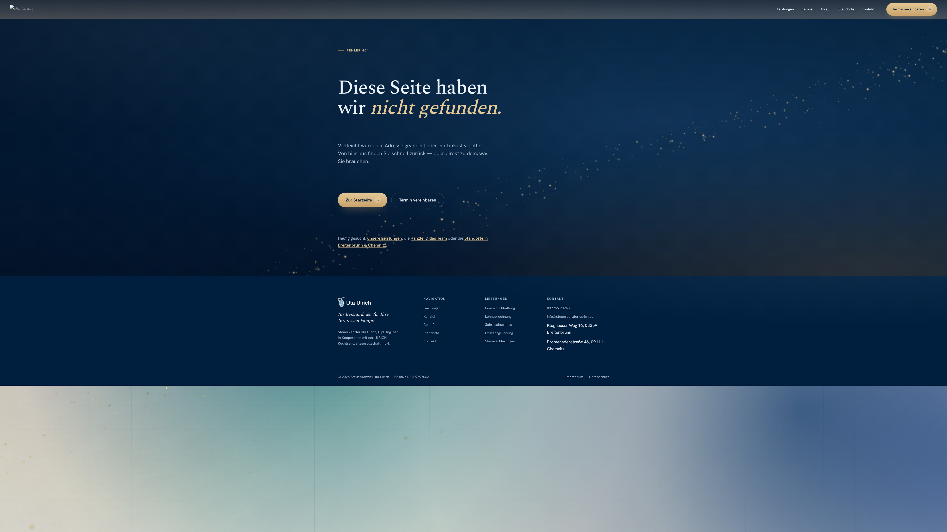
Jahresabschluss (498, 324)
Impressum (574, 377)
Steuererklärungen (500, 341)
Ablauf (825, 9)
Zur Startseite (359, 200)
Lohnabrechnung (498, 316)
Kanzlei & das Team (429, 238)
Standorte (846, 9)
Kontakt (868, 9)
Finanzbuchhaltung (500, 308)
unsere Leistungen (384, 238)
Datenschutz (599, 377)
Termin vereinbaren (908, 9)
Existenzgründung (499, 333)
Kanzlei (807, 9)
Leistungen (785, 9)
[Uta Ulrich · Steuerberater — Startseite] (24, 9)
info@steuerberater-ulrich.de (570, 316)
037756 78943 (558, 308)
